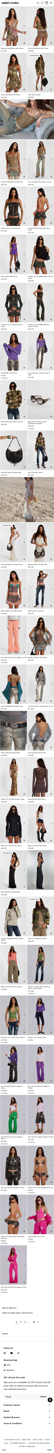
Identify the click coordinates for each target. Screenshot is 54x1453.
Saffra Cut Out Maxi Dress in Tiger (12, 799)
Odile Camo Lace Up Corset (10, 228)
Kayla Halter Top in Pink (36, 1236)
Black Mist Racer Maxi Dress (10, 892)
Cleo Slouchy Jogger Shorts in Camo (40, 1137)
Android (10, 1370)
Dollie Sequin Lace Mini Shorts (11, 611)
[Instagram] (5, 1353)
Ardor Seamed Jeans (35, 472)
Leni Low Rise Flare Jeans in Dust (39, 182)
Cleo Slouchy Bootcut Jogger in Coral (14, 657)
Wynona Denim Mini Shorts (37, 845)
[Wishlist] (42, 3)
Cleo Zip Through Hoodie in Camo (12, 1187)
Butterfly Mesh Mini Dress (36, 799)
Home (5, 1333)
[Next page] (38, 1323)
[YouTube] (11, 1353)
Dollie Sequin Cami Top (36, 611)
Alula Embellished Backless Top (12, 706)
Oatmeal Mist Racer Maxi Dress (11, 564)
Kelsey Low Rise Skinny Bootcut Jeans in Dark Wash (39, 987)
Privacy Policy (37, 1439)
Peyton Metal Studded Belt (10, 753)
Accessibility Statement (18, 1443)
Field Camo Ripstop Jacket (37, 938)
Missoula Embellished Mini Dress (12, 48)
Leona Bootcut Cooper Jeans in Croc (41, 706)
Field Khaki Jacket (34, 94)
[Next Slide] (24, 26)
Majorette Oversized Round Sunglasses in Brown (37, 422)
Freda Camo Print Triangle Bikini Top (40, 1187)
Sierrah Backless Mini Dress (10, 94)
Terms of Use (26, 1439)
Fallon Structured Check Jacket (11, 422)
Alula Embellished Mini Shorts (38, 48)
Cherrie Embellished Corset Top (12, 182)
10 (34, 1322)
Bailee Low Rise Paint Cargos (11, 986)
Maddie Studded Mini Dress (37, 657)
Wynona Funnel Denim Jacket (11, 845)
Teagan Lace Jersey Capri (37, 1037)
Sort (4, 1450)
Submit (43, 1397)
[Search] (38, 2)
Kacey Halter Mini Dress (9, 276)
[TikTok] (18, 1353)
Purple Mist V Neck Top (9, 373)
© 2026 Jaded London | (12, 1439)
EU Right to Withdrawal (27, 1446)
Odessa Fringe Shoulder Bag (11, 472)
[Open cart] (46, 2)
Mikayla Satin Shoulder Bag (37, 564)
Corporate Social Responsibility (39, 1443)
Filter (49, 1450)
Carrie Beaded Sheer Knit (37, 753)
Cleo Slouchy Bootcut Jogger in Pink (13, 1287)
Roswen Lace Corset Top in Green (13, 1037)
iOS (8, 1365)
